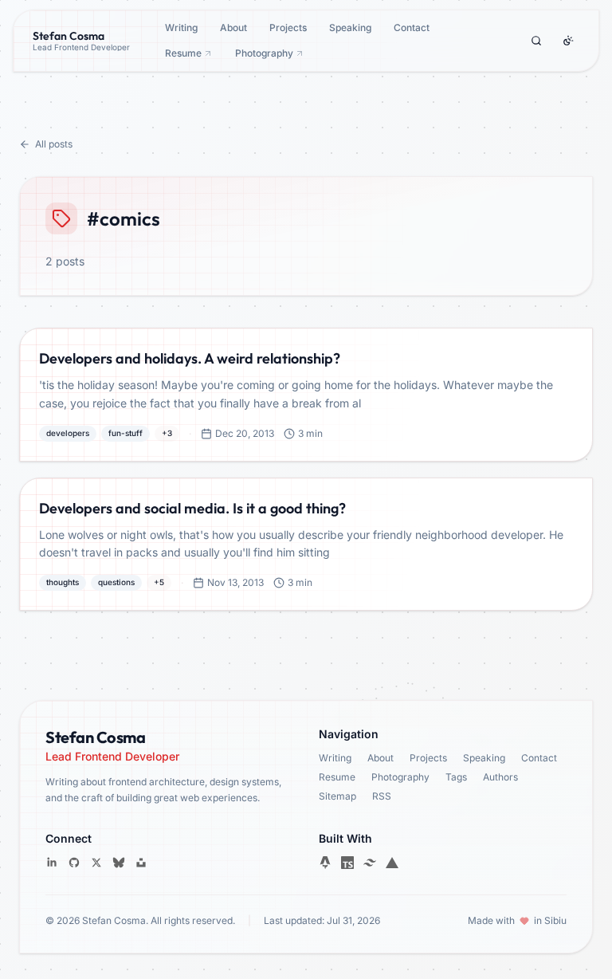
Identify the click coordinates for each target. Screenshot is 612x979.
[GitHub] (74, 862)
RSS (381, 796)
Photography (264, 53)
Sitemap (337, 796)
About (233, 27)
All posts (54, 144)
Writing (181, 27)
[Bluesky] (118, 862)
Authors (500, 777)
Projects (288, 27)
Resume (183, 53)
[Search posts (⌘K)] (536, 40)
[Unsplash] (141, 862)
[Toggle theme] (568, 40)
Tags (456, 777)
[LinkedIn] (51, 862)
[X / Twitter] (96, 862)
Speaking (350, 27)
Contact (412, 27)
